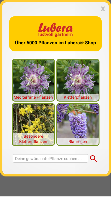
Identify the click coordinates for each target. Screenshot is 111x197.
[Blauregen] (78, 124)
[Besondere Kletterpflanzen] (33, 124)
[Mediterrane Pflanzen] (33, 79)
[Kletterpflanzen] (78, 79)
